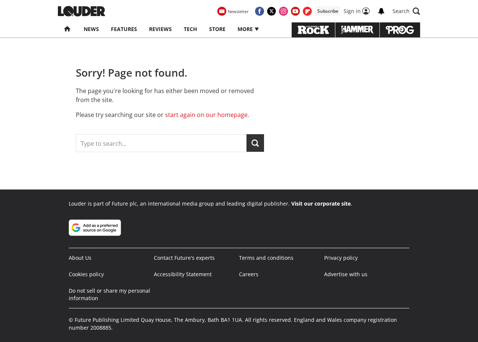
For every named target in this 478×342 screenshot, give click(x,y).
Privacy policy (341, 257)
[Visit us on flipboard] (307, 11)
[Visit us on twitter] (271, 11)
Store (217, 29)
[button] (406, 11)
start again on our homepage (206, 115)
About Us (80, 257)
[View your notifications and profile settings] (381, 11)
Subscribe (327, 11)
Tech (190, 29)
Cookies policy (86, 274)
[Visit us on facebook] (259, 11)
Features (124, 29)
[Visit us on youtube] (295, 11)
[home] (68, 29)
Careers (248, 274)
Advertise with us (345, 274)
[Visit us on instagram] (283, 11)
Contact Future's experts (184, 257)
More (246, 29)
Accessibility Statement (183, 274)
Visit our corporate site (321, 203)
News (91, 29)
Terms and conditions (266, 257)
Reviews (160, 29)
